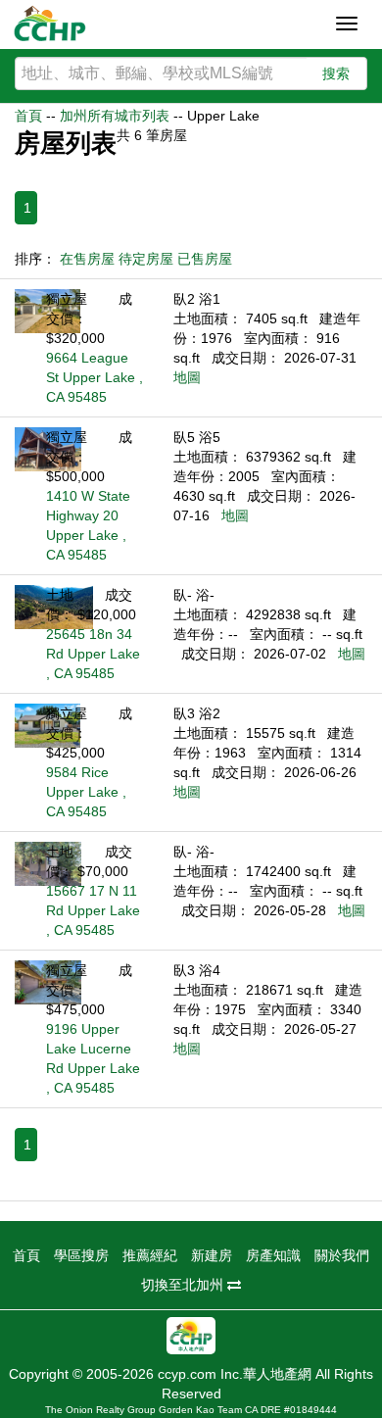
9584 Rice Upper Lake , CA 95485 (86, 791)
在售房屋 (87, 259)
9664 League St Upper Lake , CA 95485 (94, 377)
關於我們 (341, 1255)
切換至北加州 (184, 1285)
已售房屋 (204, 259)
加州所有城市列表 (114, 115)
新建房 (211, 1255)
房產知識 (273, 1255)
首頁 (28, 115)
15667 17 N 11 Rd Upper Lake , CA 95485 (93, 910)
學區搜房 (81, 1255)
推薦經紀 (149, 1255)
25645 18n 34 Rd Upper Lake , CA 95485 (93, 653)
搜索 (336, 73)
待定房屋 (146, 259)
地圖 (187, 377)
